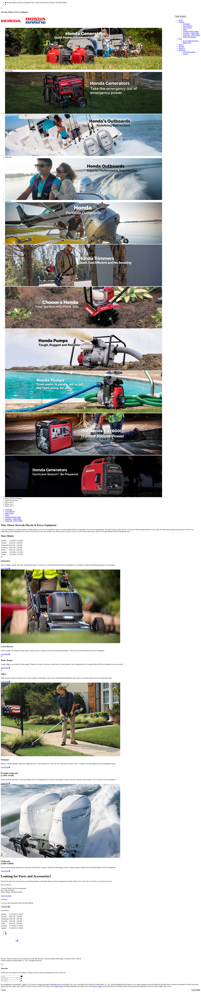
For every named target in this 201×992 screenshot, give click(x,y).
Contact (185, 54)
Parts (180, 39)
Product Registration (189, 37)
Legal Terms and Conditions (10, 944)
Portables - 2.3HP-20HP (191, 33)
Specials (181, 46)
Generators (186, 24)
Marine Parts (187, 43)
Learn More (5, 568)
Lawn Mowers (188, 26)
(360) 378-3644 (11, 4)
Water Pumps (187, 28)
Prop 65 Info (5, 951)
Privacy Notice (6, 937)
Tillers (185, 29)
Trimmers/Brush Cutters (191, 31)
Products (181, 22)
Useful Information (189, 52)
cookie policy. (86, 959)
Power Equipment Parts (190, 41)
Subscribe (5, 907)
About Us (182, 48)
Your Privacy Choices (8, 941)
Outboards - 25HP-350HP (191, 35)
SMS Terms (5, 948)
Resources (182, 50)
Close (3, 990)
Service (181, 44)
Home (181, 20)
